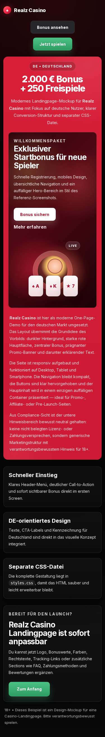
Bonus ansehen (52, 27)
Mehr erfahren (30, 227)
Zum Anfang (29, 689)
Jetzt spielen (52, 44)
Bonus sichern (34, 214)
